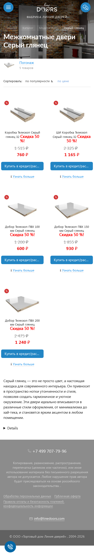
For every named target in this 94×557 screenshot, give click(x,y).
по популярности (38, 81)
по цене (63, 81)
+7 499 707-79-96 (49, 451)
